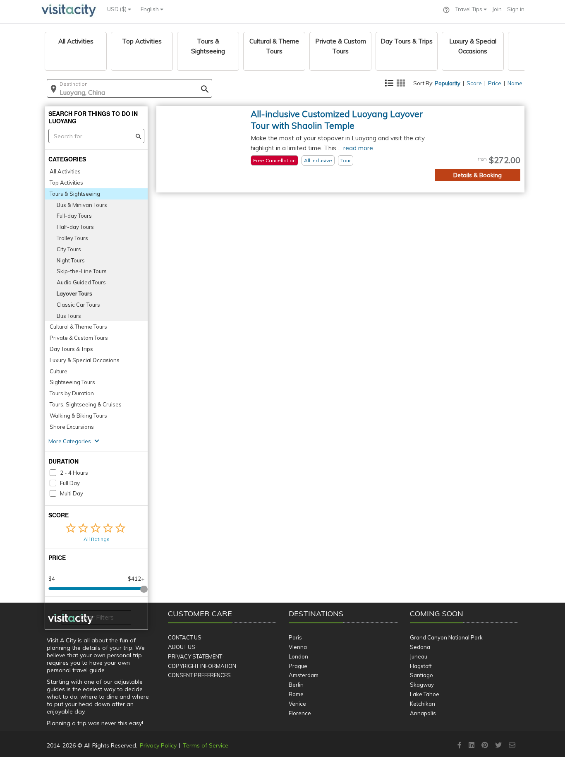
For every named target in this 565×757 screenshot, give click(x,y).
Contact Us (184, 637)
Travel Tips (469, 9)
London (298, 656)
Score (474, 83)
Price (494, 83)
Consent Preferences (199, 675)
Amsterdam (303, 675)
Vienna (298, 647)
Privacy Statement (195, 656)
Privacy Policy (158, 745)
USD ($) (117, 9)
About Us (181, 647)
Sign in (515, 9)
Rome (296, 694)
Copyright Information (202, 666)
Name (515, 83)
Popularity (447, 83)
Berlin (296, 684)
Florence (300, 713)
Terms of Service (205, 745)
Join (497, 9)
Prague (298, 666)
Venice (297, 703)
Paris (295, 637)
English (150, 9)
